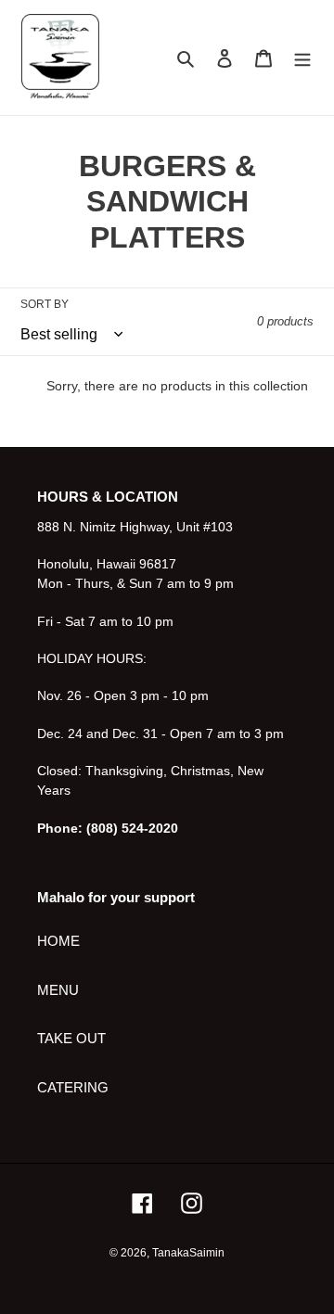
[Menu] (302, 58)
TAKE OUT (71, 1038)
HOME (58, 941)
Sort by (44, 304)
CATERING (73, 1087)
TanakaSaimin (188, 1252)
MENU (58, 990)
